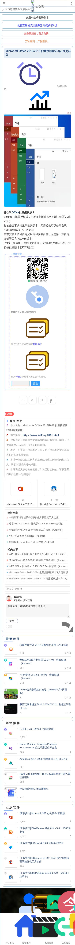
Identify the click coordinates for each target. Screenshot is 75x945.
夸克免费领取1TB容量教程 (34, 788)
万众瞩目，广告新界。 (37, 41)
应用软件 (25, 9)
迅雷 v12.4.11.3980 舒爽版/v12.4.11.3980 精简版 (36, 523)
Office (15, 212)
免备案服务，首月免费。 (37, 33)
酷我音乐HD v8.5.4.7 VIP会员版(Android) (31, 542)
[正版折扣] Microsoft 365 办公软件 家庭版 (42, 813)
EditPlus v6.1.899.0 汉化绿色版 (37, 729)
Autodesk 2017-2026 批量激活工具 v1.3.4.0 (44, 758)
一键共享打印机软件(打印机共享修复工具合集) (34, 517)
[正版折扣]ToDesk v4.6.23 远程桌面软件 (41, 843)
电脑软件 (15, 9)
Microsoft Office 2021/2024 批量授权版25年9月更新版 (38, 572)
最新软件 (13, 638)
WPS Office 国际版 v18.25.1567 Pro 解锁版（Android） (39, 566)
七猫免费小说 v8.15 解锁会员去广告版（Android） (36, 529)
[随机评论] (58, 615)
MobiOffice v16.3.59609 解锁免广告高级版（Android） (39, 560)
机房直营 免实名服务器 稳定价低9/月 (37, 25)
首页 (7, 9)
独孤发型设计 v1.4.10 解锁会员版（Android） (44, 644)
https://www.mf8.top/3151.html (41, 435)
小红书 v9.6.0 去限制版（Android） (28, 535)
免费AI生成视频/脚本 (37, 17)
